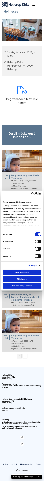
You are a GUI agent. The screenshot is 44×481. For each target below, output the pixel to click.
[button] (33, 4)
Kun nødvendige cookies (22, 286)
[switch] (38, 241)
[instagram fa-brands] (22, 444)
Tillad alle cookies (22, 272)
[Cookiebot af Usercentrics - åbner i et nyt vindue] (31, 193)
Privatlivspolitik (10, 464)
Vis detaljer (32, 266)
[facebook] (22, 437)
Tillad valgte (22, 279)
